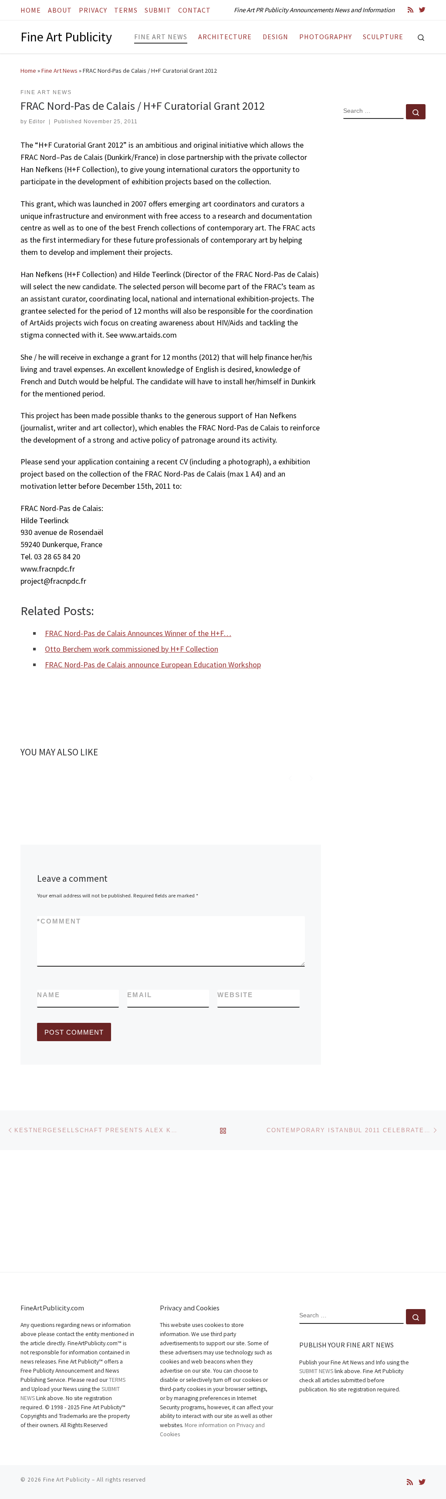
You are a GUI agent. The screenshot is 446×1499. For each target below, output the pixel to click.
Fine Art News (59, 70)
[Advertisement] (384, 267)
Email (139, 994)
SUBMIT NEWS (316, 1371)
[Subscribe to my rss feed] (410, 10)
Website (235, 994)
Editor (37, 121)
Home (28, 70)
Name (48, 994)
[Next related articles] (311, 777)
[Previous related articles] (290, 777)
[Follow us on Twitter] (422, 10)
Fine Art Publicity (66, 1479)
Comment (59, 921)
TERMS (117, 1380)
